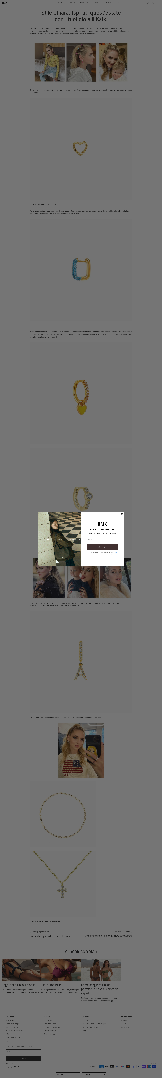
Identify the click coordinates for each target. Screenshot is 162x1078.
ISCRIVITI (102, 546)
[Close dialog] (122, 514)
